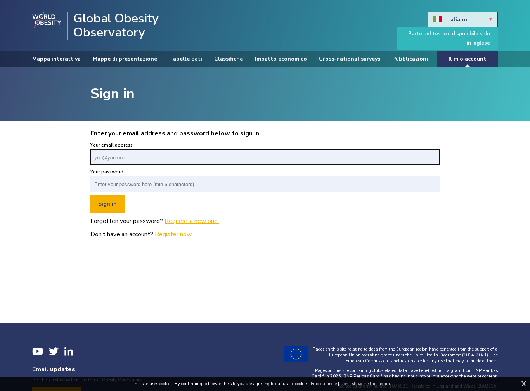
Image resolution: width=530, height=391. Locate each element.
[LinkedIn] (68, 351)
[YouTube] (37, 351)
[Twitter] (54, 351)
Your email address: (112, 145)
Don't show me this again (365, 384)
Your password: (107, 172)
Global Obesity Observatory (116, 26)
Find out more (324, 384)
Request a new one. (192, 221)
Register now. (173, 234)
